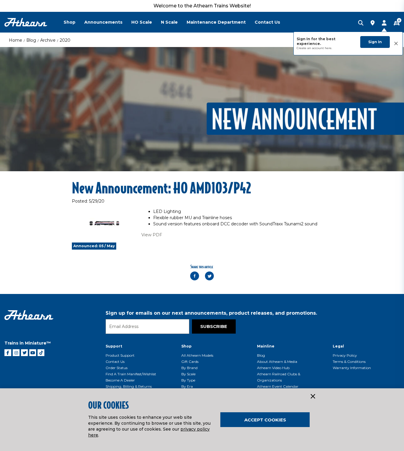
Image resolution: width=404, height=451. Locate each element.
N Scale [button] (169, 22)
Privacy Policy (345, 355)
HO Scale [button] (141, 22)
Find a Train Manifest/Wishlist (131, 374)
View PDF (151, 234)
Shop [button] (69, 22)
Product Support (120, 355)
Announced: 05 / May (94, 246)
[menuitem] (74, 22)
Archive (48, 40)
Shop (186, 346)
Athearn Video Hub (273, 368)
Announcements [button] (103, 22)
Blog (31, 40)
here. (328, 48)
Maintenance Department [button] (216, 22)
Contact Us (115, 361)
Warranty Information (352, 368)
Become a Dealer (120, 380)
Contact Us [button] (267, 22)
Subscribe (213, 326)
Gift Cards (189, 361)
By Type (188, 380)
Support (114, 346)
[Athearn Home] (25, 22)
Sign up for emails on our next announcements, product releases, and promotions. (211, 313)
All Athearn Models (197, 355)
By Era (187, 386)
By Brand (189, 368)
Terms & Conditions (349, 361)
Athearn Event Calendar (277, 386)
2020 (65, 40)
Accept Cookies (265, 420)
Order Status (116, 368)
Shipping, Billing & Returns (129, 386)
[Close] (312, 396)
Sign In (375, 42)
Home (15, 40)
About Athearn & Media (277, 361)
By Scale (188, 374)
